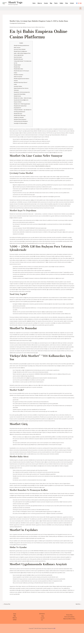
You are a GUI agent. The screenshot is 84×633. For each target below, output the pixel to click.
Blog (51, 3)
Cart (42, 619)
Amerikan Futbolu (18, 86)
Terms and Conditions (69, 616)
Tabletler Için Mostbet (19, 117)
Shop (66, 3)
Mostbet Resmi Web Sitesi (19, 115)
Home (34, 3)
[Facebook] (76, 3)
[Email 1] (78, 3)
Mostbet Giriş (17, 67)
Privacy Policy (69, 614)
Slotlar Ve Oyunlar (18, 76)
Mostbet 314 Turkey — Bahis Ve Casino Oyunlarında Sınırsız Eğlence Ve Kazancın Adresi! (22, 100)
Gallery (61, 3)
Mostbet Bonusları (18, 113)
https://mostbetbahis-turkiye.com (42, 166)
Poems (55, 3)
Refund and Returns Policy (69, 618)
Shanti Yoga (15, 2)
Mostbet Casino (17, 96)
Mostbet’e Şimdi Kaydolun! (20, 119)
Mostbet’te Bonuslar (18, 59)
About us (40, 3)
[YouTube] (80, 3)
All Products (42, 613)
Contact (72, 3)
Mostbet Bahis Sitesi (18, 68)
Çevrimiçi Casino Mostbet (19, 49)
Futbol (15, 84)
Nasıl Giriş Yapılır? (18, 57)
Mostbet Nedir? (17, 65)
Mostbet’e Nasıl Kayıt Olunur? (20, 82)
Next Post (78, 604)
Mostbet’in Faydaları (18, 74)
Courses (46, 3)
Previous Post (6, 604)
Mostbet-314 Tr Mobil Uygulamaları (22, 103)
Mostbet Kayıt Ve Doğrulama (20, 51)
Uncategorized (13, 23)
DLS (54, 628)
